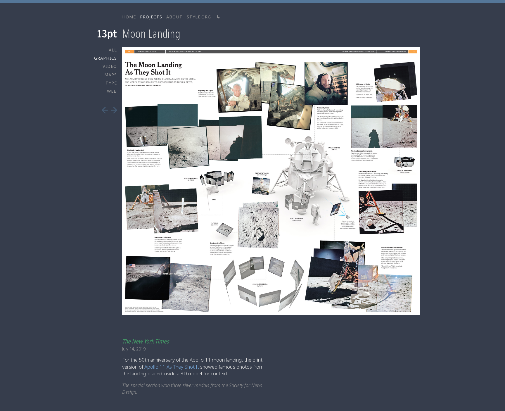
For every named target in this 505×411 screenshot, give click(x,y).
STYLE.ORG (199, 17)
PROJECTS (151, 17)
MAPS (110, 74)
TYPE (111, 83)
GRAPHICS (105, 58)
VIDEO (110, 66)
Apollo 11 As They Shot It (171, 366)
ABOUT (174, 17)
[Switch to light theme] (218, 17)
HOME (129, 17)
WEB (112, 91)
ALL (113, 50)
